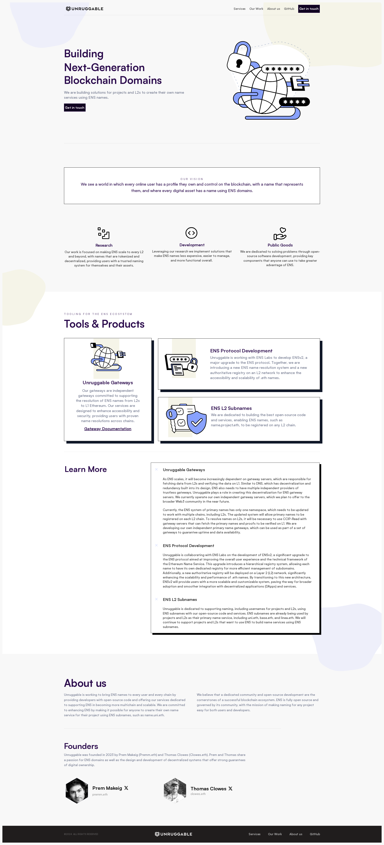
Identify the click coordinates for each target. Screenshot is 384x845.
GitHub (289, 9)
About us (273, 9)
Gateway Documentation (107, 428)
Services (239, 9)
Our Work (256, 9)
